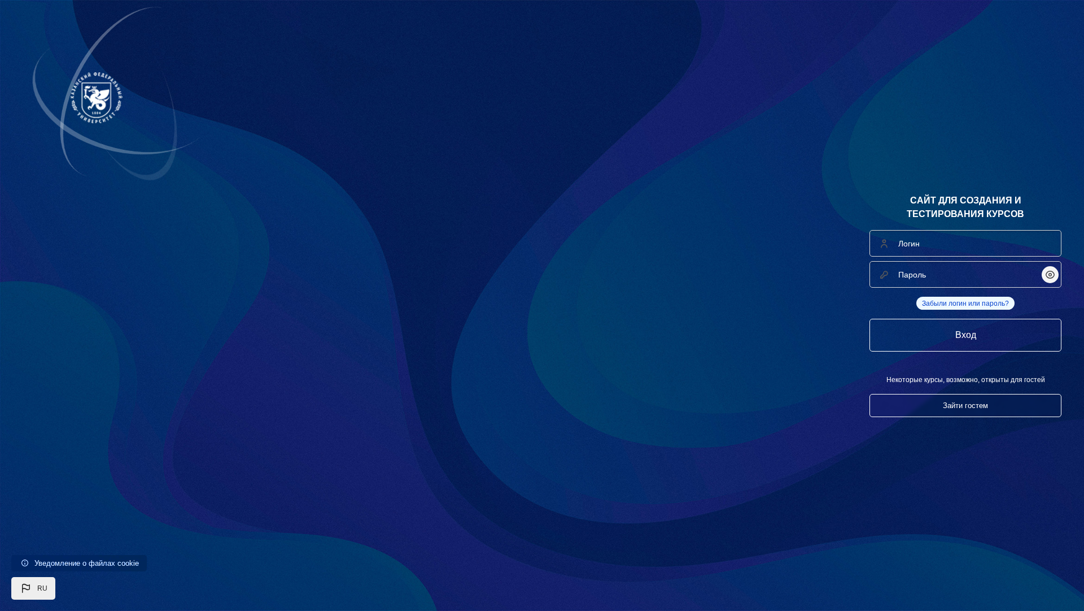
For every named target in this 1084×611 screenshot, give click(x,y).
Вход (965, 335)
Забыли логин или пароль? (965, 303)
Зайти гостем (965, 405)
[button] (33, 588)
